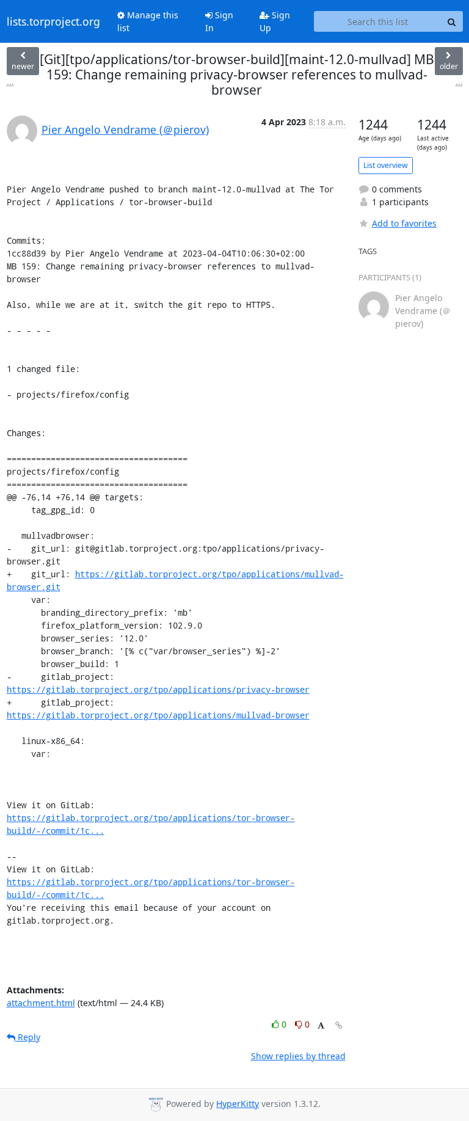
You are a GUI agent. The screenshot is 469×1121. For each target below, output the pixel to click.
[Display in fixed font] (321, 1026)
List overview (385, 165)
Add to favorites (404, 223)
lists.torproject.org (53, 21)
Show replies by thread (298, 1056)
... (10, 81)
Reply (27, 1037)
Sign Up (275, 21)
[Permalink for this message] (339, 1025)
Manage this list (147, 21)
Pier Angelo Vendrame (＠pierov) (125, 129)
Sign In (219, 21)
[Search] (452, 21)
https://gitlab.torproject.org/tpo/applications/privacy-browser (158, 689)
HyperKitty (237, 1103)
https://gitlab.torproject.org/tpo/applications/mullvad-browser (158, 715)
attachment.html (41, 1003)
